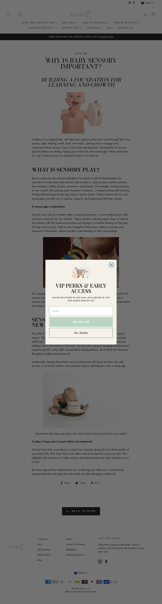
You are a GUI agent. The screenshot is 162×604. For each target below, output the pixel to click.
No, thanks (81, 332)
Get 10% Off (81, 322)
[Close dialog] (111, 264)
